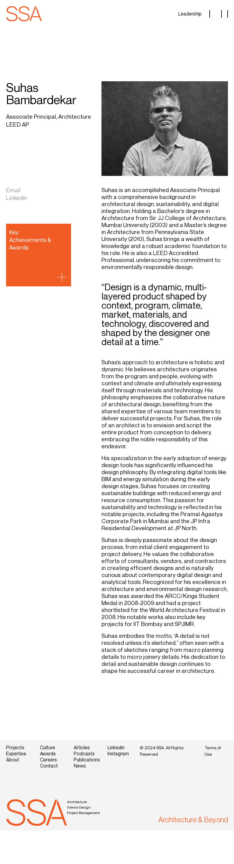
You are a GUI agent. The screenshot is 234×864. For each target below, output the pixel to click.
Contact (49, 766)
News (80, 766)
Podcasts (84, 753)
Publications (86, 760)
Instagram (118, 753)
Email (13, 190)
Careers (48, 760)
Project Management (83, 812)
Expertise (16, 753)
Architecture (77, 801)
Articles (82, 747)
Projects (15, 747)
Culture (47, 747)
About (12, 760)
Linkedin (16, 197)
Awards (48, 753)
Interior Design (78, 807)
